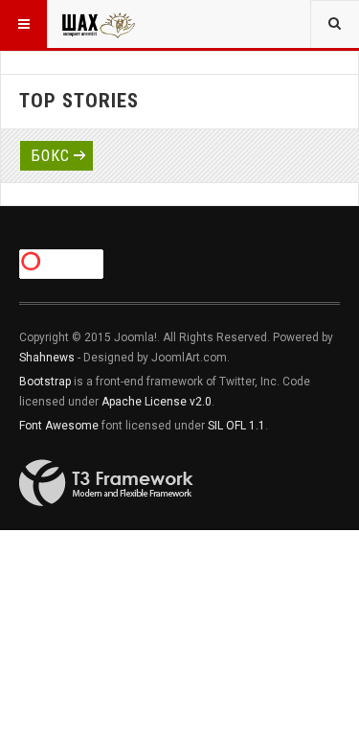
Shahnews (47, 357)
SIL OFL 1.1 (236, 425)
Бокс (51, 156)
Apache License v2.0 (156, 401)
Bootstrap (45, 381)
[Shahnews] (97, 24)
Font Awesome (59, 425)
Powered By (106, 483)
